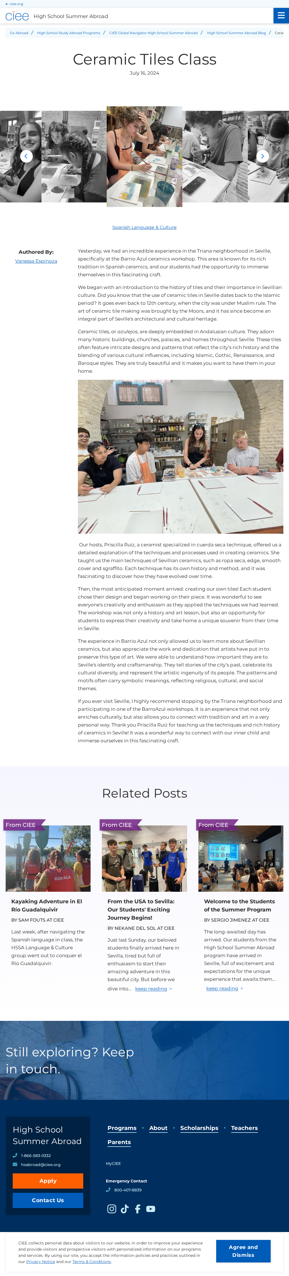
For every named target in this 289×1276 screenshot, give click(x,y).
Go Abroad (19, 33)
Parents (119, 1142)
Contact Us (48, 1200)
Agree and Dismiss (243, 1251)
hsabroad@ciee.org (41, 1164)
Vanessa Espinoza (36, 261)
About (158, 1128)
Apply (48, 1181)
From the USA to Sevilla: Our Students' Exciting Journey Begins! (141, 909)
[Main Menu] (281, 15)
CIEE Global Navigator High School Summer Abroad (153, 33)
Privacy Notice (40, 1261)
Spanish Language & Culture (144, 227)
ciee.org (16, 4)
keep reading (151, 989)
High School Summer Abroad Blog (236, 33)
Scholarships (199, 1128)
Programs (122, 1128)
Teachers (244, 1128)
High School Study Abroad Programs (68, 33)
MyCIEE (113, 1163)
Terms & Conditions (92, 1261)
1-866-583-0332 (36, 1155)
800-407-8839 (128, 1190)
